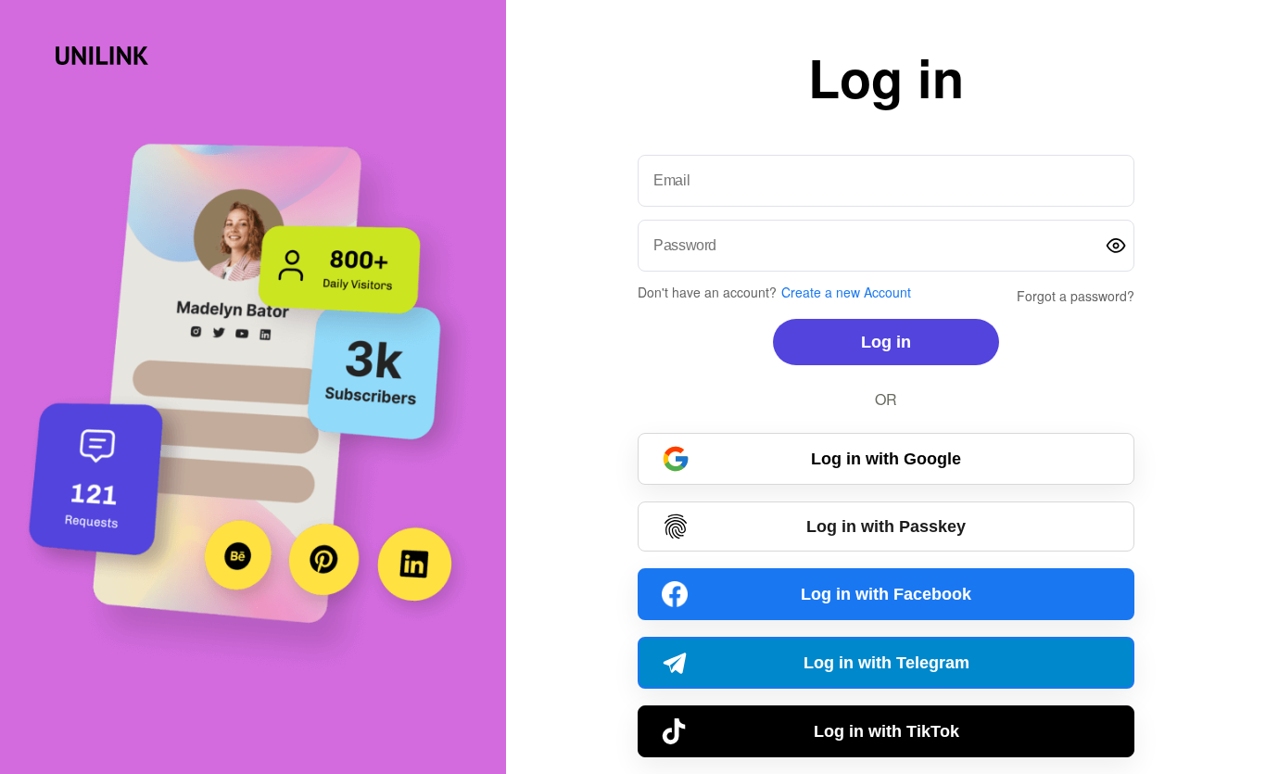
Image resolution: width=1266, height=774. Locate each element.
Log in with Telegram (886, 662)
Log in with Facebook (886, 594)
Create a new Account (846, 292)
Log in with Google (886, 459)
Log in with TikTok (886, 731)
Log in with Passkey (886, 526)
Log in (886, 342)
